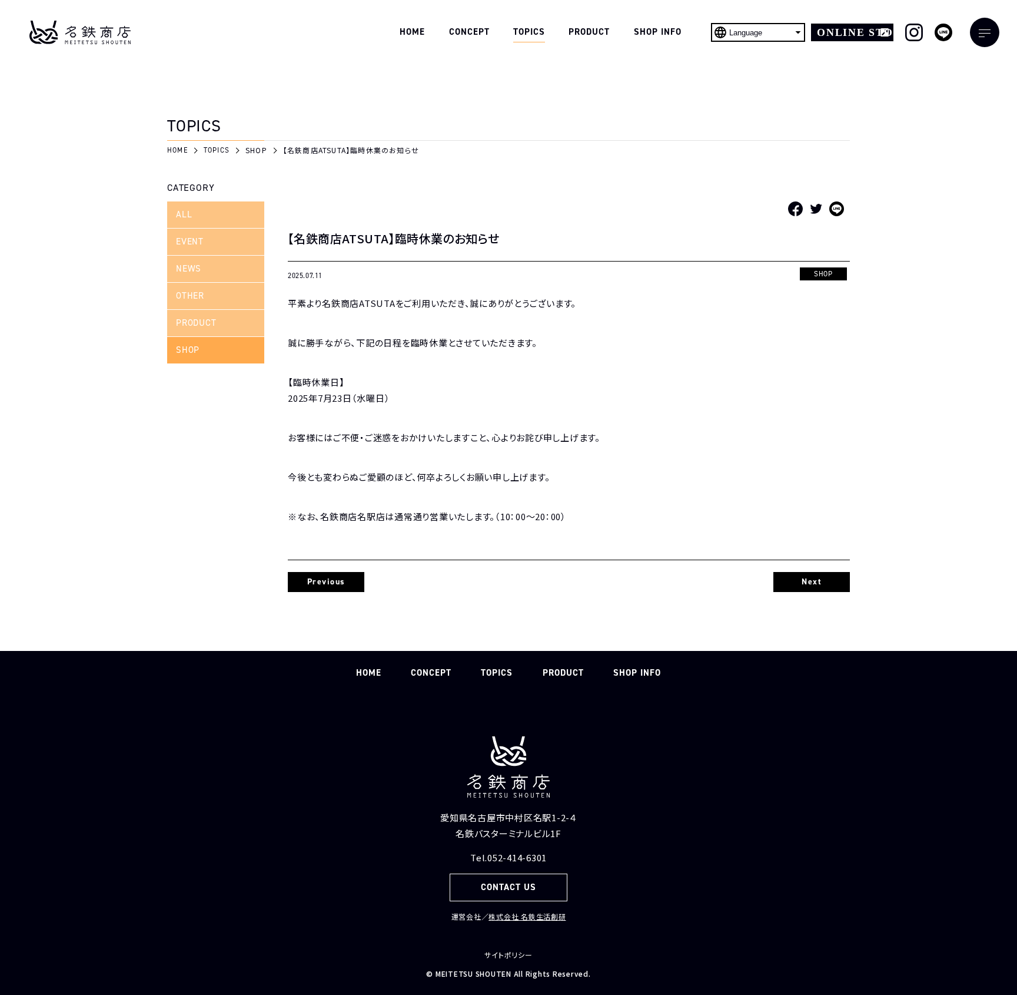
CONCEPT (431, 673)
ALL (184, 214)
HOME (368, 673)
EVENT (190, 241)
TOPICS (497, 673)
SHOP (188, 350)
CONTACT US (509, 887)
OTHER (190, 296)
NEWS (188, 269)
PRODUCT (196, 323)
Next (812, 581)
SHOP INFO (637, 673)
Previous (326, 581)
